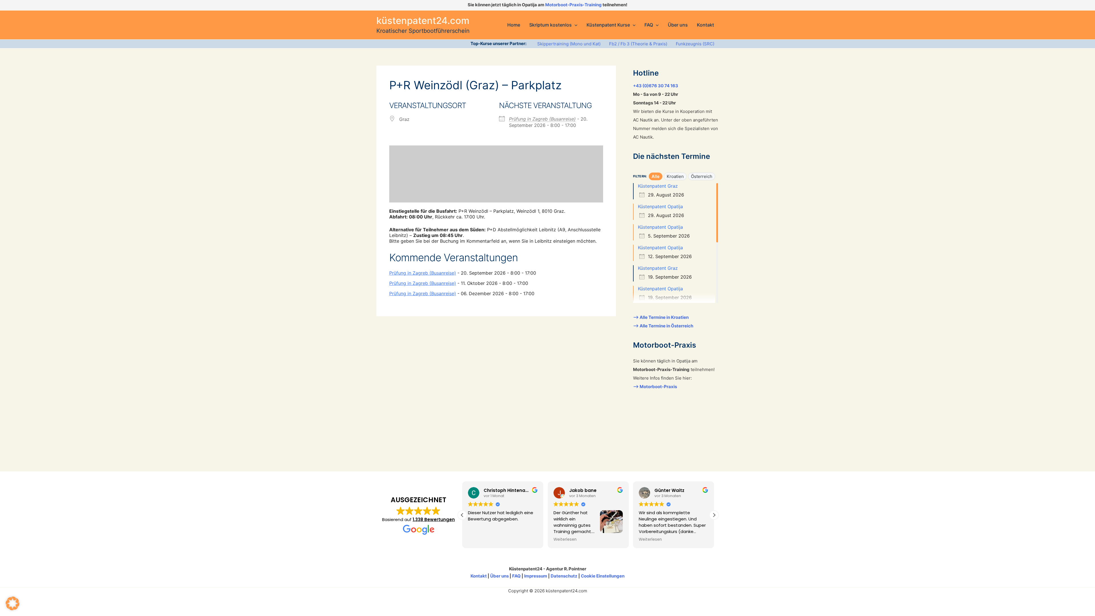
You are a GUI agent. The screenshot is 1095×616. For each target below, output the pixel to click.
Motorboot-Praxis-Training (573, 4)
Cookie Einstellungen (602, 576)
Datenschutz (564, 576)
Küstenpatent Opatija (660, 206)
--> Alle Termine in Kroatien (661, 317)
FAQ (516, 576)
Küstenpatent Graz (658, 186)
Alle (656, 176)
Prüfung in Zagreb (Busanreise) (542, 119)
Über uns (499, 576)
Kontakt (479, 576)
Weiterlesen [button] (565, 539)
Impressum (535, 576)
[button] (574, 24)
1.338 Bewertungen (434, 519)
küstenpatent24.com (422, 20)
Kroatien (675, 176)
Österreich (701, 176)
